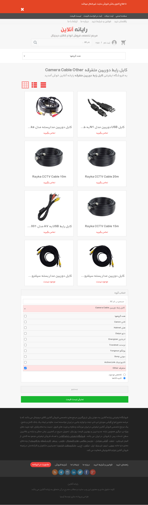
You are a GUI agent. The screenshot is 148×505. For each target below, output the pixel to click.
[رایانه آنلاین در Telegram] (61, 472)
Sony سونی (119, 356)
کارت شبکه (46, 441)
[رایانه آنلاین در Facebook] (86, 472)
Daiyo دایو (120, 333)
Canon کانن (119, 322)
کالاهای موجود (114, 374)
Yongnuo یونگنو (117, 350)
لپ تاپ (119, 441)
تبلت (111, 441)
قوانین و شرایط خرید (101, 21)
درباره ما (84, 21)
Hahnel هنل (119, 327)
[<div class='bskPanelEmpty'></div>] (123, 42)
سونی (111, 445)
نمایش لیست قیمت (75, 399)
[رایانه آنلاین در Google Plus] (93, 472)
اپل (92, 445)
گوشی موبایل (101, 441)
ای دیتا (99, 445)
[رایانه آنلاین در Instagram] (67, 472)
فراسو (61, 445)
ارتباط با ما (72, 21)
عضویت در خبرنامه (40, 464)
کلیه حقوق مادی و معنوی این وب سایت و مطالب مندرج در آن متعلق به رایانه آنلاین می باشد (72, 489)
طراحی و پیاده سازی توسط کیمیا (74, 497)
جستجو (74, 389)
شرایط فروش (61, 465)
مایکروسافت (70, 445)
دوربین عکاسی (86, 441)
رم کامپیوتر (35, 441)
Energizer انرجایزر (116, 339)
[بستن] (22, 9)
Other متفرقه (119, 368)
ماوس (61, 441)
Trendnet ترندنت (117, 345)
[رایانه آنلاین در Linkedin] (74, 472)
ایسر (105, 445)
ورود (97, 42)
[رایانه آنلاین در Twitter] (80, 472)
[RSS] (55, 472)
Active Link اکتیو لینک (114, 362)
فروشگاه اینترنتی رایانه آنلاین (71, 436)
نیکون (86, 445)
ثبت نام (106, 43)
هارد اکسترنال (72, 441)
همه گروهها (120, 316)
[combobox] (74, 55)
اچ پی (79, 445)
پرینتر (54, 441)
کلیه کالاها (116, 378)
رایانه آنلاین (73, 484)
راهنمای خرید (120, 21)
